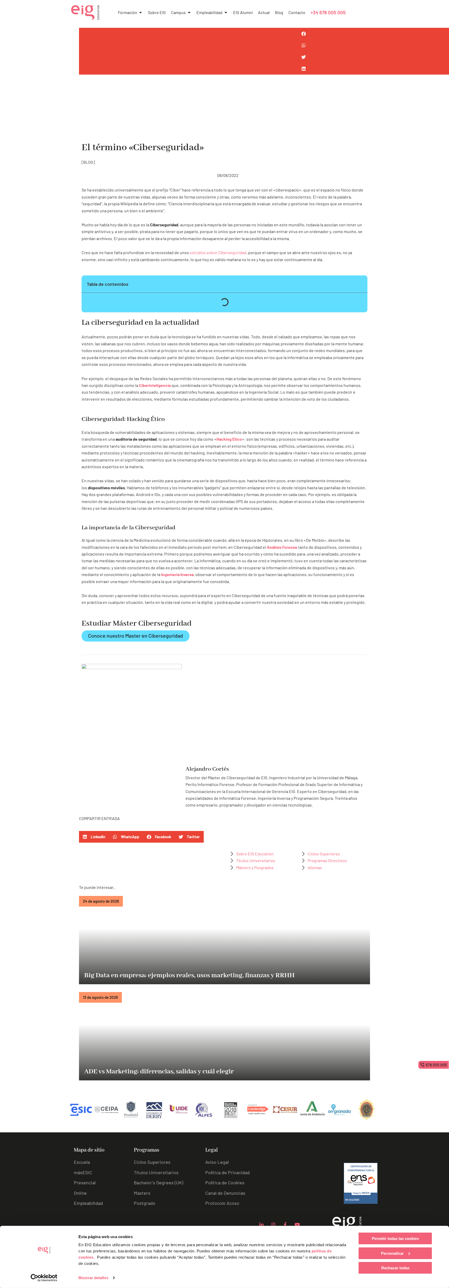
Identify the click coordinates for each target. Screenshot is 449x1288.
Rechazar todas (395, 1268)
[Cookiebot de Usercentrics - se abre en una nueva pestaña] (44, 1278)
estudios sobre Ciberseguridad (218, 252)
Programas (146, 1150)
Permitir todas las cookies (395, 1238)
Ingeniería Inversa (177, 574)
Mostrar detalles (93, 1278)
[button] (94, 837)
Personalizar (392, 1253)
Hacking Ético (229, 439)
